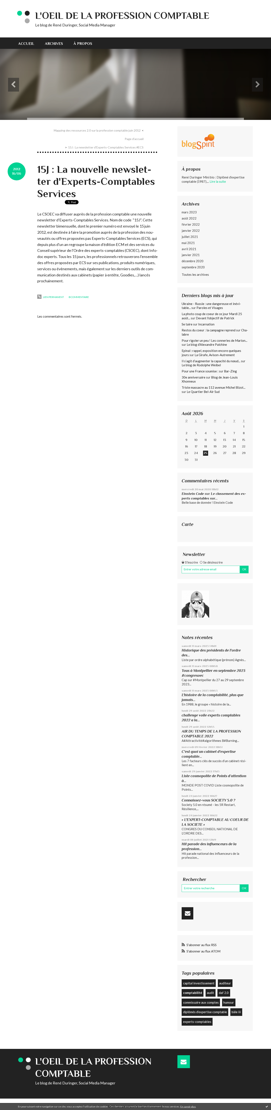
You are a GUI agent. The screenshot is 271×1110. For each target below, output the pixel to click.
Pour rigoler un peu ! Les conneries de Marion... (214, 340)
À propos (82, 43)
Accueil (26, 43)
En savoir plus (188, 1106)
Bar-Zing (230, 371)
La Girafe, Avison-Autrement (215, 355)
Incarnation (206, 324)
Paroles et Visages (209, 308)
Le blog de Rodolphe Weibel (201, 365)
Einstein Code (193, 494)
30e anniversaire (193, 377)
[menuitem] (29, 43)
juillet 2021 (190, 237)
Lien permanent (53, 297)
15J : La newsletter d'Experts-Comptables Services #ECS (106, 147)
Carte (187, 524)
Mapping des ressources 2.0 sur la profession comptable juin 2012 (97, 130)
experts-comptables (197, 1022)
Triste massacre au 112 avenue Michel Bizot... (213, 387)
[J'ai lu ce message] (266, 1106)
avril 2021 (189, 249)
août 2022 (189, 218)
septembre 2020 (193, 267)
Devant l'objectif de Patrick (215, 318)
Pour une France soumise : (200, 371)
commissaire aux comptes (201, 1002)
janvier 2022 (191, 230)
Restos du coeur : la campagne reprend (208, 330)
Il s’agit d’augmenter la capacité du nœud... (211, 361)
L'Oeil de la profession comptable (122, 15)
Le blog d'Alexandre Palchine (207, 344)
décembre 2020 (192, 261)
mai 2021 (188, 243)
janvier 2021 (191, 255)
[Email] (187, 913)
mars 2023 (189, 212)
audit (210, 993)
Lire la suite (218, 181)
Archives (54, 43)
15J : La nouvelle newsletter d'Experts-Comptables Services (96, 181)
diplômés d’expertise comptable (205, 1012)
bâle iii (236, 1012)
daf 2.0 (224, 993)
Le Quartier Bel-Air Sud (203, 392)
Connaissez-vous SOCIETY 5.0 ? (208, 800)
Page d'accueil (134, 139)
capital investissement (198, 983)
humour (228, 1002)
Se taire (187, 324)
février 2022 (191, 224)
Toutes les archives (195, 274)
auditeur (225, 983)
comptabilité (192, 993)
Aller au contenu (13, 4)
